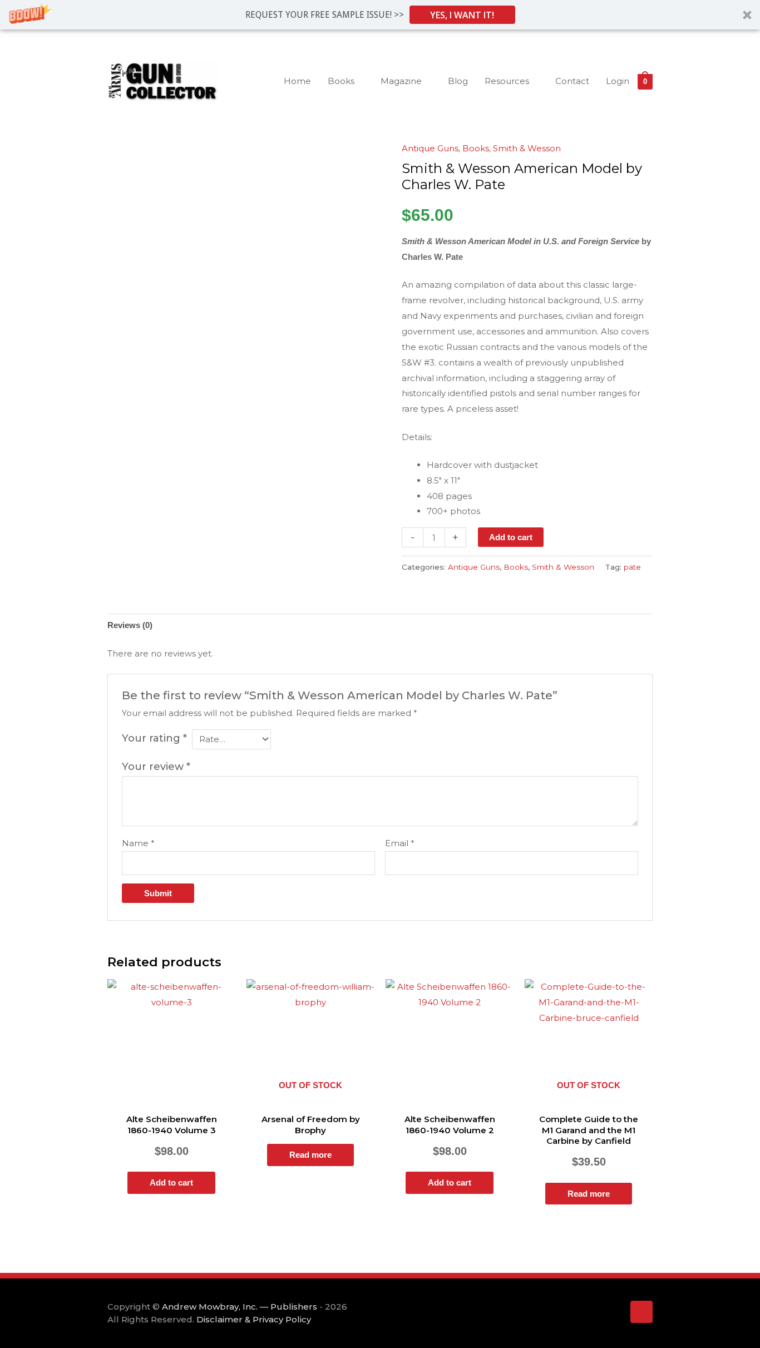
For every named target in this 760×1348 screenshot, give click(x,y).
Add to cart (510, 537)
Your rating (154, 738)
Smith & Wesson (527, 148)
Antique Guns (430, 148)
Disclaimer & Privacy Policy (253, 1319)
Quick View (171, 1098)
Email (399, 843)
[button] (380, 14)
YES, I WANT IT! (462, 15)
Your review (156, 767)
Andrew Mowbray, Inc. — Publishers (239, 1306)
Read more (310, 1154)
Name (138, 843)
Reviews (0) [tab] (129, 625)
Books (475, 148)
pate (632, 566)
